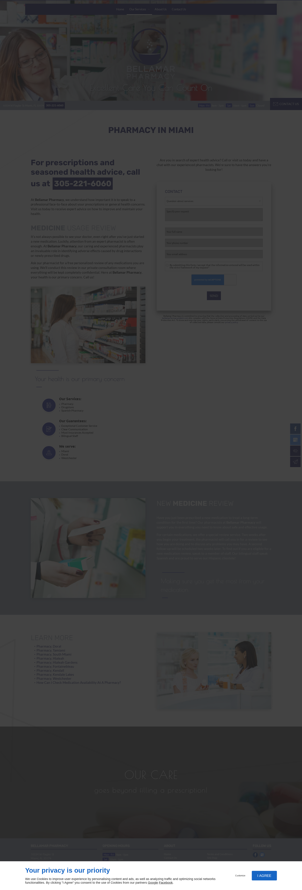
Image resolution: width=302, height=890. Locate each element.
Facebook (166, 882)
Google (153, 882)
